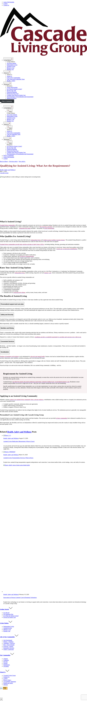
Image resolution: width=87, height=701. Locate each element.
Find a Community (7, 101)
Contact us (6, 5)
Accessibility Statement (9, 681)
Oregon (5, 663)
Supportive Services (8, 648)
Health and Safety (8, 683)
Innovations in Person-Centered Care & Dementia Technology (20, 597)
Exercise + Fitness (8, 646)
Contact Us (6, 677)
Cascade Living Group (9, 675)
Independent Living (8, 626)
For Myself (6, 612)
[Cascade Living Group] (43, 55)
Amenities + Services (9, 643)
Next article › (22, 161)
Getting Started (4, 609)
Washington (6, 665)
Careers (5, 3)
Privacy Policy (7, 680)
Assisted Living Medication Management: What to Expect (18, 441)
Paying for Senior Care (9, 617)
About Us (3, 672)
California (6, 660)
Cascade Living (4, 173)
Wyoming (6, 666)
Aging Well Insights (8, 2)
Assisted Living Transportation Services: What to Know (18, 458)
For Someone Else (8, 614)
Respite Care (6, 631)
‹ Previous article (13, 161)
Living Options (4, 623)
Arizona (5, 658)
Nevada (5, 661)
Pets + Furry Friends (8, 645)
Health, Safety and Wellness (7, 170)
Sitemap (5, 684)
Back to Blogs (4, 161)
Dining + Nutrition (8, 641)
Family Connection (8, 649)
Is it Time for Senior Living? (11, 616)
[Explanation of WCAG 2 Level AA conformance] (3, 689)
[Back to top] (1, 699)
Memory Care (7, 629)
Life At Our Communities (7, 637)
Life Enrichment (7, 640)
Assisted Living (7, 628)
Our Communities (5, 655)
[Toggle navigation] (0, 103)
